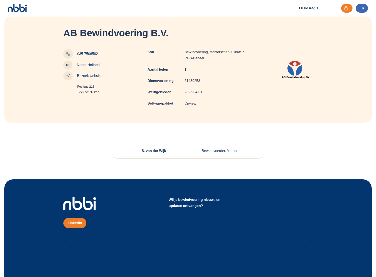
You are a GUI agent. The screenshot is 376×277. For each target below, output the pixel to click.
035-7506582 (87, 54)
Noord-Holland (88, 65)
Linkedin (75, 223)
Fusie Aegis (308, 8)
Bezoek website (89, 76)
